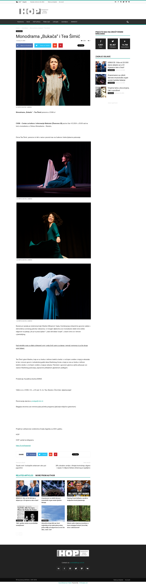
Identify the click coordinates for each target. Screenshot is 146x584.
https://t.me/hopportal (23, 445)
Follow (112, 39)
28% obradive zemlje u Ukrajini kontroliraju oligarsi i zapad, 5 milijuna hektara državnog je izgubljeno (73, 467)
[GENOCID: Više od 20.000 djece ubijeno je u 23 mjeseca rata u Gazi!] (27, 488)
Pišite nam (46, 22)
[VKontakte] (129, 1)
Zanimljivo (64, 22)
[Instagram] (121, 1)
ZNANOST (74, 22)
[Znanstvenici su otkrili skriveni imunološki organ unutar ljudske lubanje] (53, 488)
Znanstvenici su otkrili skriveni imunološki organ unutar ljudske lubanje (51, 500)
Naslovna (20, 22)
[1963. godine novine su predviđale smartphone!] (27, 513)
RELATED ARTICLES (24, 475)
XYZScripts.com (83, 582)
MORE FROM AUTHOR (45, 475)
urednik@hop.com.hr (77, 563)
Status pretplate (52, 2)
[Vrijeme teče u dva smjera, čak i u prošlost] (100, 92)
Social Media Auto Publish (65, 582)
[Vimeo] (126, 1)
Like (101, 39)
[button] (127, 22)
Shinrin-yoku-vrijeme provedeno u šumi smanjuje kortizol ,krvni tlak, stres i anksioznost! (77, 525)
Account (61, 2)
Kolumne (110, 93)
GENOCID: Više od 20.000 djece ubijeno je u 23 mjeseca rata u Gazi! (118, 64)
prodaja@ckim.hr (37, 401)
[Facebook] (118, 1)
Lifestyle (55, 22)
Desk (28, 22)
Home (18, 28)
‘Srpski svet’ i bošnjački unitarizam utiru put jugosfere (31, 467)
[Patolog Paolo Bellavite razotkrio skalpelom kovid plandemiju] (78, 488)
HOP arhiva (36, 22)
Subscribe (125, 39)
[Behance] (115, 1)
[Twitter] (123, 1)
